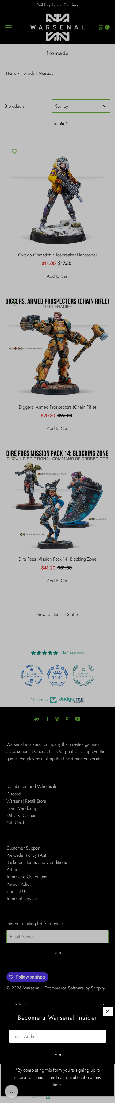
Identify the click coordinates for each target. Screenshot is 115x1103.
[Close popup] (108, 1011)
